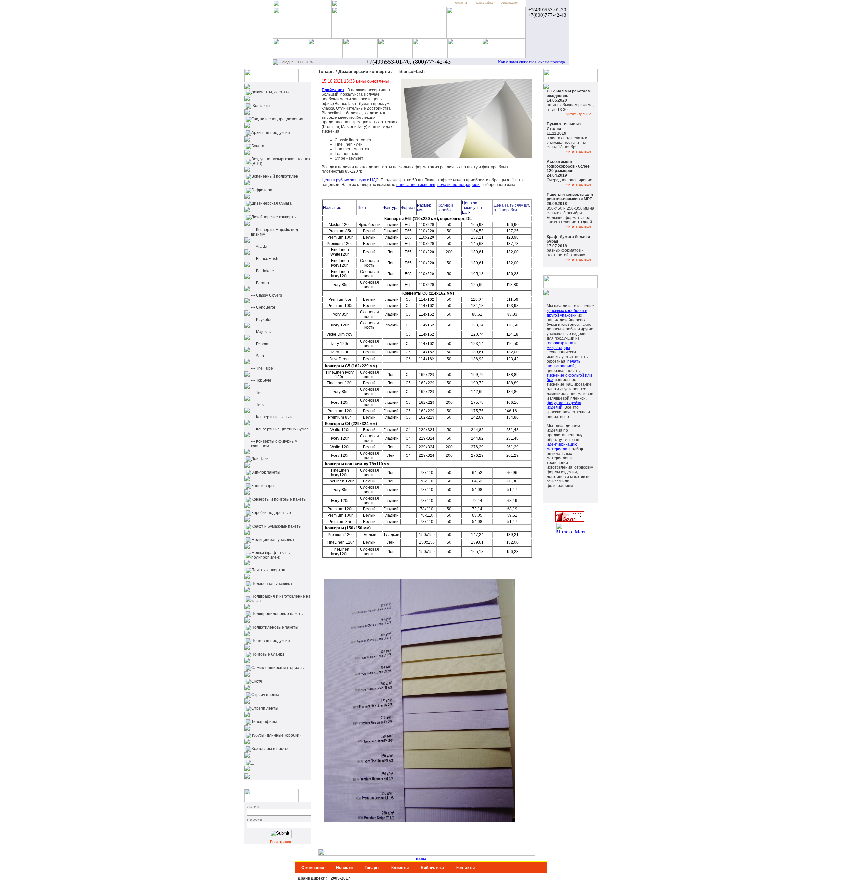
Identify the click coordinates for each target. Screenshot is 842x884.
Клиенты (400, 867)
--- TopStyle (261, 380)
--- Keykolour (262, 319)
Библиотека (432, 867)
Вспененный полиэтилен (274, 176)
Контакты (465, 867)
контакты (461, 2)
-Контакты (260, 105)
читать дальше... (580, 114)
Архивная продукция (270, 132)
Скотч (256, 681)
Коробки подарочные (271, 512)
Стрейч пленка (265, 694)
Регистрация (280, 842)
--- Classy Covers (266, 295)
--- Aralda (259, 246)
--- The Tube (262, 368)
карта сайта (484, 2)
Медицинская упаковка (272, 539)
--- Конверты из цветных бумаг (279, 429)
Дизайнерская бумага (271, 203)
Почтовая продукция (270, 640)
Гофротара (261, 190)
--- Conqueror (263, 307)
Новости (344, 867)
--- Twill (257, 392)
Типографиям (264, 721)
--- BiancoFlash (264, 258)
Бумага (257, 146)
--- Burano (260, 283)
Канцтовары (262, 485)
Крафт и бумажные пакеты (276, 526)
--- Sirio (257, 356)
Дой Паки (260, 458)
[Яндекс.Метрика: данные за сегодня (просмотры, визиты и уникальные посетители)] (570, 528)
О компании (312, 867)
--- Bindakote (262, 271)
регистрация (509, 2)
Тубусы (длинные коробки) (276, 735)
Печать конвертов (268, 570)
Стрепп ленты (264, 708)
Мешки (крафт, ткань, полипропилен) (271, 554)
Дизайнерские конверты (274, 217)
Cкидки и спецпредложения (277, 119)
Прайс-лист (333, 90)
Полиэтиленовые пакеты (274, 627)
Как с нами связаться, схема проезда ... (533, 61)
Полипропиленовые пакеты (277, 613)
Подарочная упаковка (271, 583)
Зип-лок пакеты (265, 472)
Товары (372, 867)
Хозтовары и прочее (270, 748)
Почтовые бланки (267, 654)
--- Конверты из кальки (272, 417)
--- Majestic (261, 331)
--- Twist (258, 405)
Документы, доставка (271, 92)
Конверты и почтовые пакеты (279, 499)
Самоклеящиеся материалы (278, 667)
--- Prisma (259, 344)
